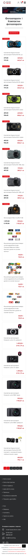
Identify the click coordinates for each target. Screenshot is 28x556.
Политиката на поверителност (16, 551)
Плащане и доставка (9, 499)
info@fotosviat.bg (11, 538)
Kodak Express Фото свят (13, 529)
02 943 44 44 (9, 532)
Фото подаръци (8, 485)
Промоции (6, 492)
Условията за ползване (15, 547)
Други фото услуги (8, 489)
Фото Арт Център (9, 482)
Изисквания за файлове (10, 495)
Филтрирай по (14, 32)
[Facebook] (3, 543)
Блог (4, 506)
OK (24, 546)
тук (25, 553)
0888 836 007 (9, 535)
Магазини (6, 509)
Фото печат (7, 479)
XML (4, 519)
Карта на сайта (8, 516)
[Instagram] (7, 543)
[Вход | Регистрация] (19, 2)
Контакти (6, 512)
